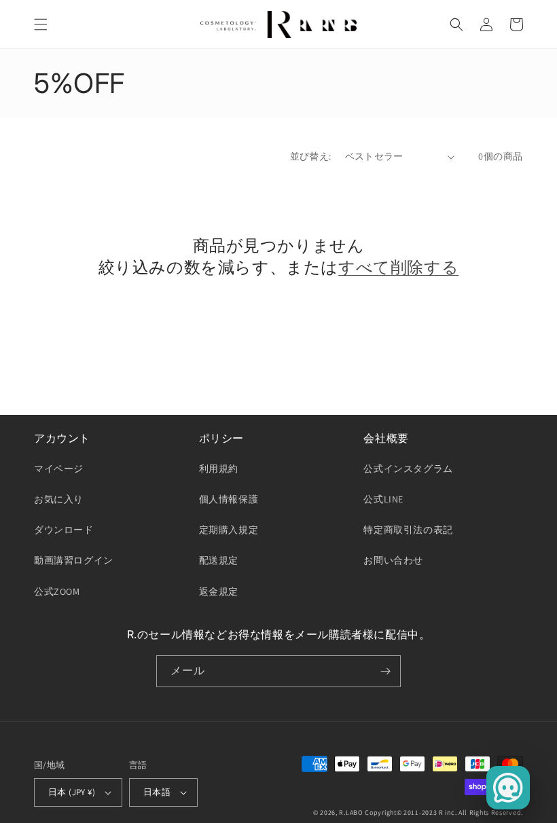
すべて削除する (398, 267)
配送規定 (218, 560)
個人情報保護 (229, 499)
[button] (41, 24)
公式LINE (383, 499)
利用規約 (218, 468)
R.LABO (351, 812)
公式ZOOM (57, 591)
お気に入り (59, 499)
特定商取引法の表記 (407, 530)
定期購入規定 (229, 530)
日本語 (156, 792)
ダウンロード (64, 530)
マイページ (59, 468)
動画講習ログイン (73, 560)
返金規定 (218, 591)
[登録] (385, 671)
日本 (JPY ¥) (71, 792)
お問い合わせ (393, 560)
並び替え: (310, 156)
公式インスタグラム (407, 468)
